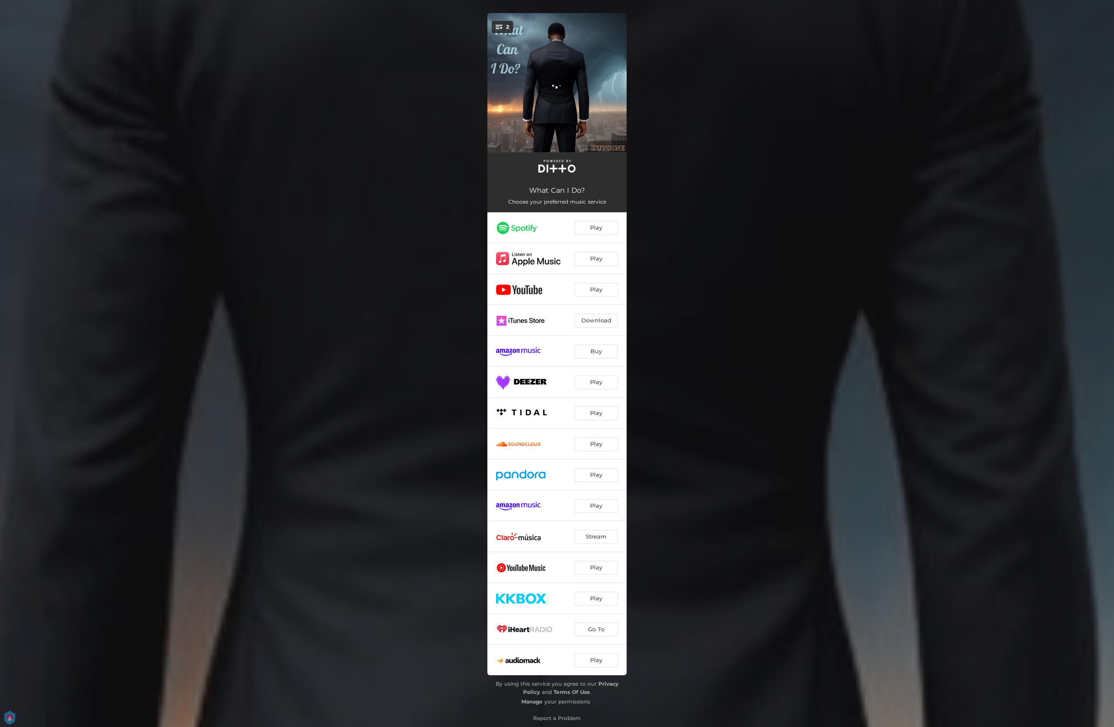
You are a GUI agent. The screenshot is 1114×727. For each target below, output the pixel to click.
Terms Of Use (572, 692)
